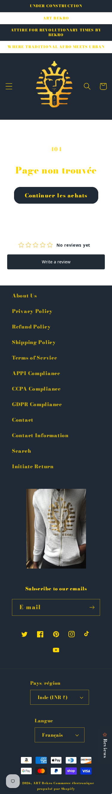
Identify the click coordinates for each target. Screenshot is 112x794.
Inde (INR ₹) (53, 697)
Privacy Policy (32, 311)
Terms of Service (34, 358)
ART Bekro (43, 783)
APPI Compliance (36, 373)
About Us (24, 296)
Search (21, 451)
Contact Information (40, 435)
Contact (22, 420)
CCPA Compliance (36, 389)
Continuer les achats (56, 195)
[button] (9, 86)
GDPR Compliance (37, 404)
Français (52, 734)
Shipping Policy (34, 342)
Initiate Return (33, 466)
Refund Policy (31, 327)
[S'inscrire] (92, 607)
